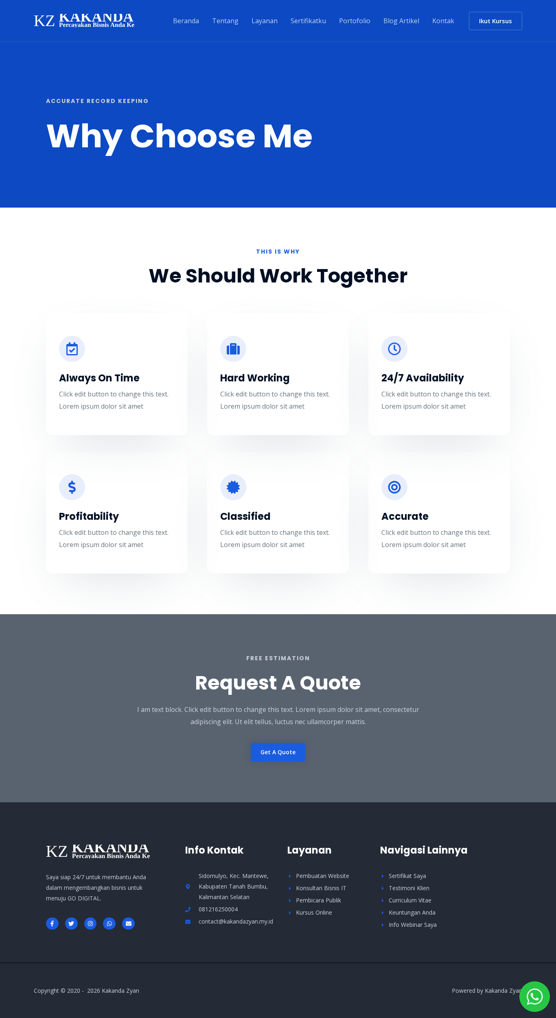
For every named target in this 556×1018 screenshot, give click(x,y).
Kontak (443, 20)
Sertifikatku (308, 20)
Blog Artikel (401, 20)
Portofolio (354, 20)
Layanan (265, 20)
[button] (495, 21)
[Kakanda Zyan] (84, 19)
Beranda (186, 20)
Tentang (225, 20)
